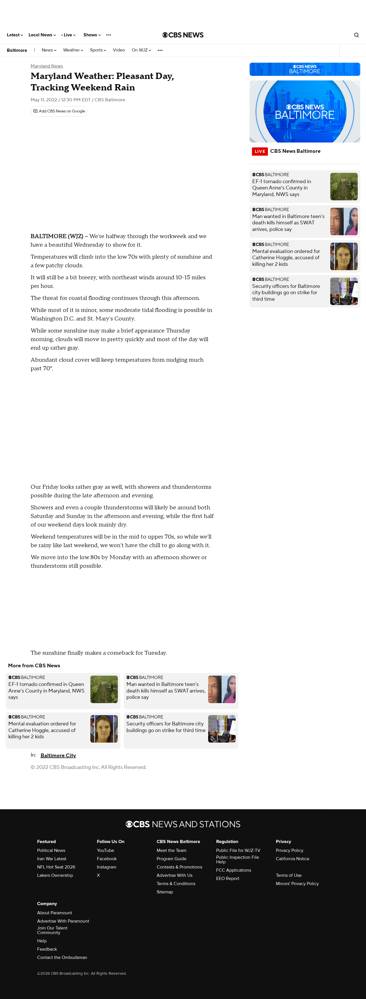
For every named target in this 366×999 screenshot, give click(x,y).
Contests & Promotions (179, 867)
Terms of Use (289, 875)
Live (68, 35)
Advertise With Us (174, 875)
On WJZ (140, 50)
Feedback (47, 949)
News (48, 50)
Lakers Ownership (55, 875)
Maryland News (47, 66)
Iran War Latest (51, 858)
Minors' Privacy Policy (297, 883)
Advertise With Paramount (63, 921)
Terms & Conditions (176, 883)
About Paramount (54, 913)
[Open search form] (356, 34)
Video (119, 50)
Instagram (106, 867)
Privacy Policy (289, 850)
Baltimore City (58, 755)
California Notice (292, 858)
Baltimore (17, 50)
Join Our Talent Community (52, 930)
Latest (14, 35)
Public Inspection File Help (237, 859)
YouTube (105, 850)
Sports (97, 50)
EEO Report (227, 878)
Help (42, 941)
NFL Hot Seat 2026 (56, 867)
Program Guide (171, 858)
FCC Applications (233, 870)
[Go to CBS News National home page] (183, 35)
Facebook (107, 858)
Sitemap (165, 892)
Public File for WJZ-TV (238, 850)
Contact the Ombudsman (62, 957)
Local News (41, 35)
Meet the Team (171, 850)
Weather (72, 50)
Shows (90, 35)
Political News (51, 850)
